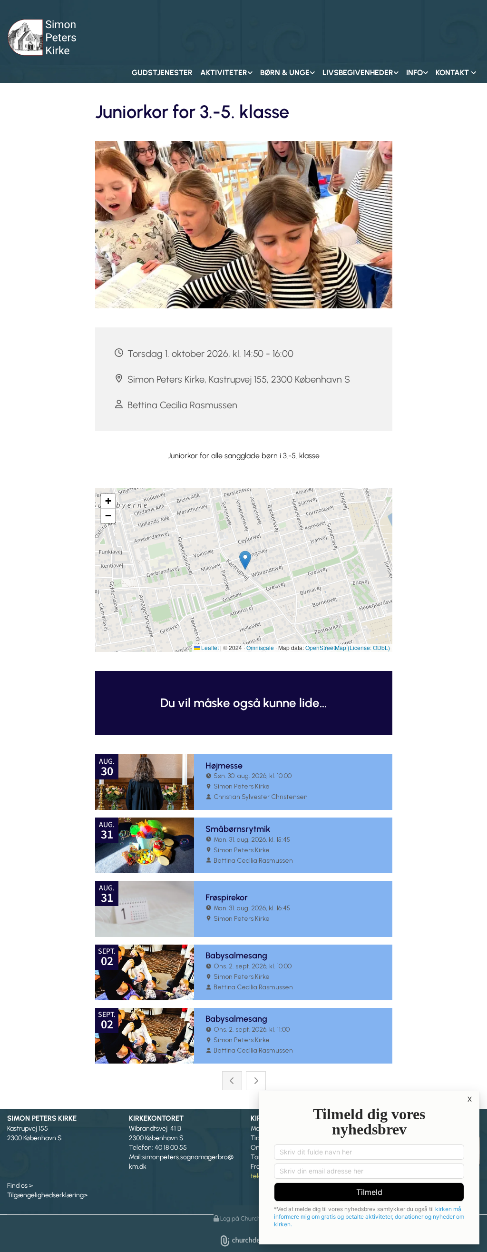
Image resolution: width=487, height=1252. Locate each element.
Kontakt (453, 72)
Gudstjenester (162, 72)
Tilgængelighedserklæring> (47, 1195)
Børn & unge (285, 72)
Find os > (20, 1186)
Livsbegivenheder (357, 72)
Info (414, 72)
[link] (226, 73)
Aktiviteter (223, 72)
